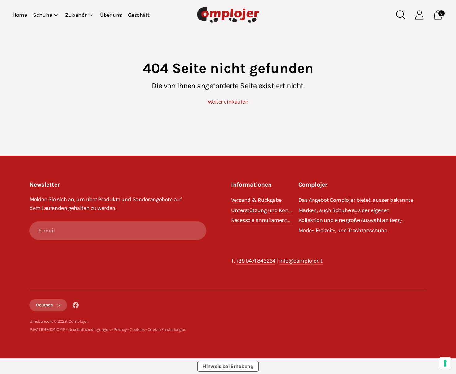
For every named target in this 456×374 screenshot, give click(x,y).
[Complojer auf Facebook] (75, 306)
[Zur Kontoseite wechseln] (419, 15)
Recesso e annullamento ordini (268, 220)
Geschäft (139, 14)
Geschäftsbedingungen (89, 329)
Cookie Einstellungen (167, 329)
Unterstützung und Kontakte (266, 210)
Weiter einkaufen (228, 101)
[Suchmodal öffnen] (400, 15)
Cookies (137, 329)
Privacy (120, 329)
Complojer (78, 321)
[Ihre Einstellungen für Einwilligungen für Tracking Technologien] (445, 363)
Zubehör (76, 14)
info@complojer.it (301, 260)
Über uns (111, 14)
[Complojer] (228, 15)
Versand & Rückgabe (256, 199)
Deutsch (44, 305)
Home (19, 14)
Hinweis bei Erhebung (228, 366)
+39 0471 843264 (255, 260)
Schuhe (42, 14)
